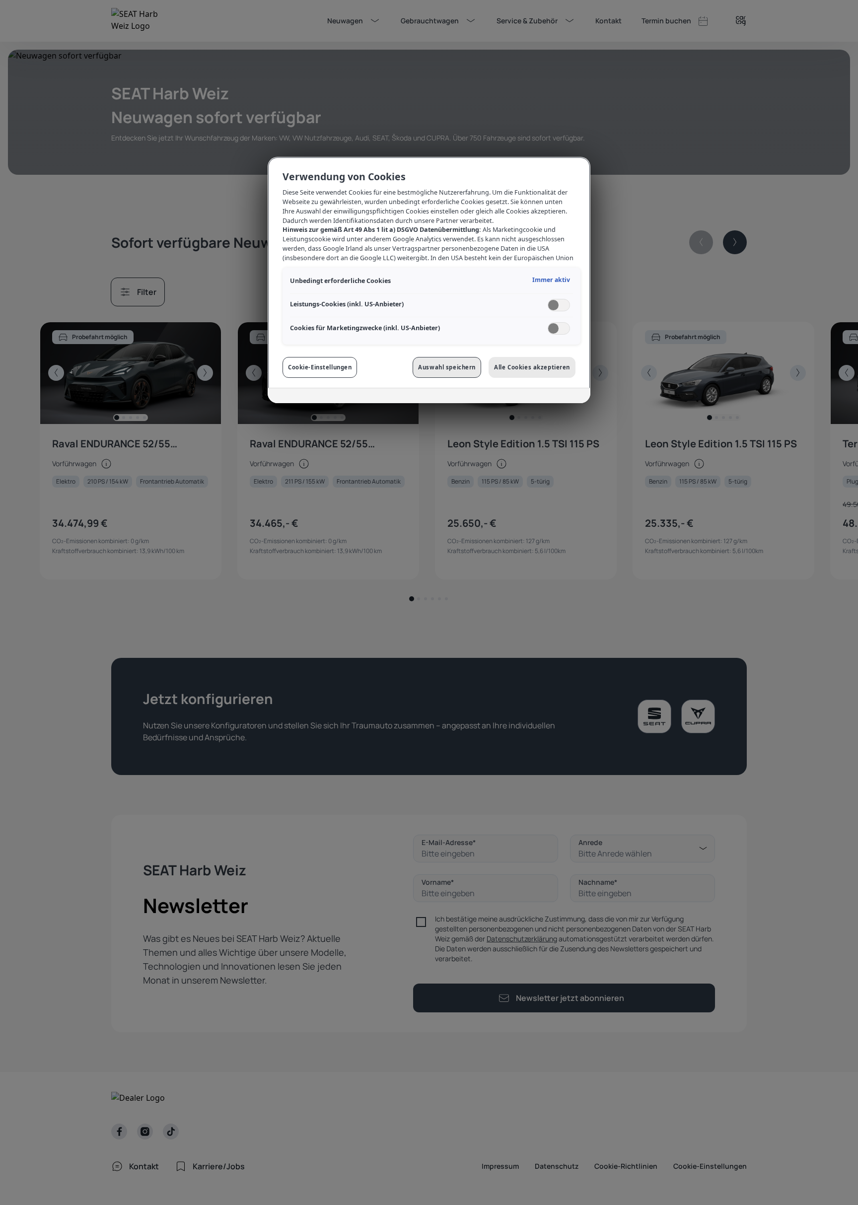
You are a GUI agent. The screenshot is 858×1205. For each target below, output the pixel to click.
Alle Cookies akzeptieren (532, 367)
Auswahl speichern (447, 367)
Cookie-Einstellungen (320, 367)
